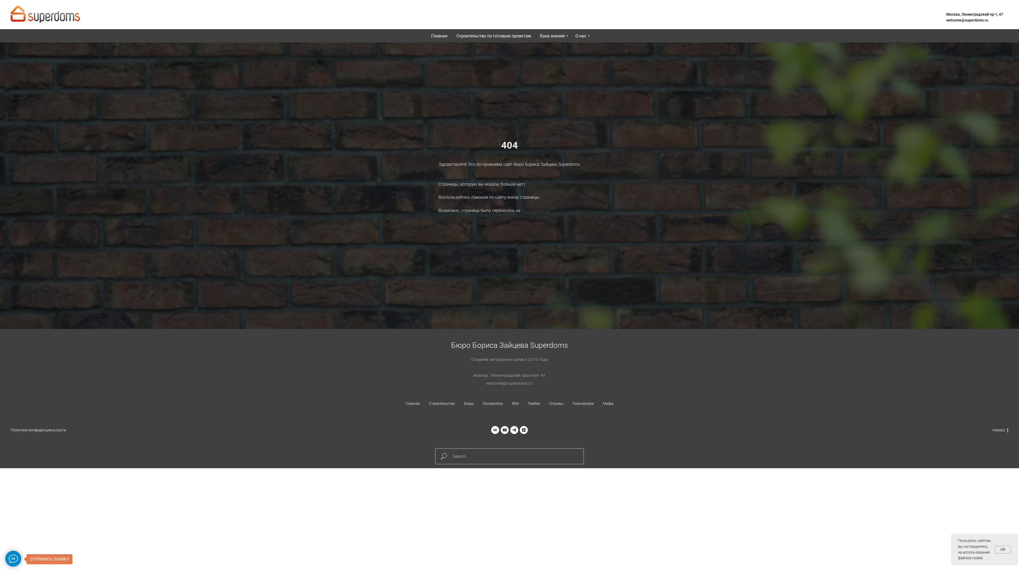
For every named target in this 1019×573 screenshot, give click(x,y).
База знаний (552, 35)
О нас (580, 35)
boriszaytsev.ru (535, 210)
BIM (515, 403)
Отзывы (556, 403)
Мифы (608, 403)
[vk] (495, 430)
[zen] (524, 430)
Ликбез (534, 403)
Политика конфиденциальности (38, 430)
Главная (439, 35)
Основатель (493, 403)
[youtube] (505, 430)
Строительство (442, 403)
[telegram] (514, 430)
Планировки (583, 403)
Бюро (469, 403)
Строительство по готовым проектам (493, 35)
